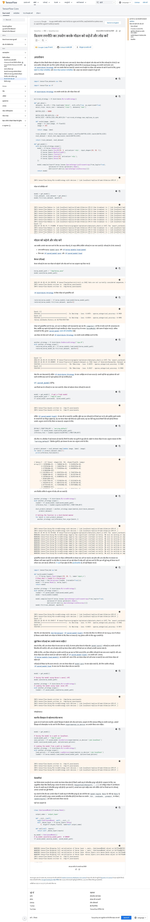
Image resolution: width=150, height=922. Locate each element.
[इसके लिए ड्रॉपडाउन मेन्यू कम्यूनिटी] (72, 2)
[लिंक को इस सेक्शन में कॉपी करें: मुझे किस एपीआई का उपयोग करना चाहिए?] (69, 641)
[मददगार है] (116, 31)
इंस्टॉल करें (27, 2)
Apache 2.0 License (106, 878)
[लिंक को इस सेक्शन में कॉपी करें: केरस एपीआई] (46, 259)
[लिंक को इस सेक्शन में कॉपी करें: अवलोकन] (46, 57)
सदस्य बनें (126, 918)
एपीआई (45, 2)
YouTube (33, 909)
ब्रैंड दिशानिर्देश (94, 906)
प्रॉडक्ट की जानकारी (95, 899)
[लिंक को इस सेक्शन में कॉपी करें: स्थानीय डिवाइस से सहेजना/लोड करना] (65, 718)
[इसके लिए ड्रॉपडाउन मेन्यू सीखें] (38, 2)
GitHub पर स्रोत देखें (66, 47)
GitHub (137, 2)
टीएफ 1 (38, 13)
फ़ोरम (31, 899)
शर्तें (31, 918)
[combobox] (106, 2)
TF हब (58, 563)
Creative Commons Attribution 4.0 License (74, 878)
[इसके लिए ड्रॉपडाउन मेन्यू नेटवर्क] (60, 2)
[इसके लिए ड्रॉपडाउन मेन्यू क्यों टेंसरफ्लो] (86, 2)
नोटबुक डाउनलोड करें (85, 47)
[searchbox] (13, 19)
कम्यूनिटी (67, 2)
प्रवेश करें (145, 2)
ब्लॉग (31, 896)
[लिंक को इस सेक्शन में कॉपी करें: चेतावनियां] (44, 778)
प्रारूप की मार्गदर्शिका (60, 331)
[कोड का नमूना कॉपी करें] (119, 78)
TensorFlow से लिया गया (97, 909)
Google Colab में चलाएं (45, 47)
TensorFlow (37, 31)
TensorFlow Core (10, 9)
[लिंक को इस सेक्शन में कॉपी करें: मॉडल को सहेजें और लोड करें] (64, 240)
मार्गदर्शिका (16, 13)
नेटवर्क (56, 2)
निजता (35, 918)
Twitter (32, 906)
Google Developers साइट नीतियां (50, 880)
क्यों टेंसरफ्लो (80, 2)
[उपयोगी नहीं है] (119, 31)
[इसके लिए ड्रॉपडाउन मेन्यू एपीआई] (49, 2)
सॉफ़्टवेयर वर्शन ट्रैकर (95, 896)
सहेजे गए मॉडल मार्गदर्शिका (42, 70)
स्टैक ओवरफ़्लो (94, 902)
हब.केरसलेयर (77, 563)
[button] (12, 39)
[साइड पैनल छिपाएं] (25, 918)
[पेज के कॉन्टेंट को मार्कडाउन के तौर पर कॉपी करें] (43, 40)
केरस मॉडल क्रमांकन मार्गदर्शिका (63, 70)
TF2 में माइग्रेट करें (28, 13)
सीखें (34, 2)
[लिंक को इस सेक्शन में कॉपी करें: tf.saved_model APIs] (56, 383)
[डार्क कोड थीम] (116, 78)
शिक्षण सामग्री (6, 13)
